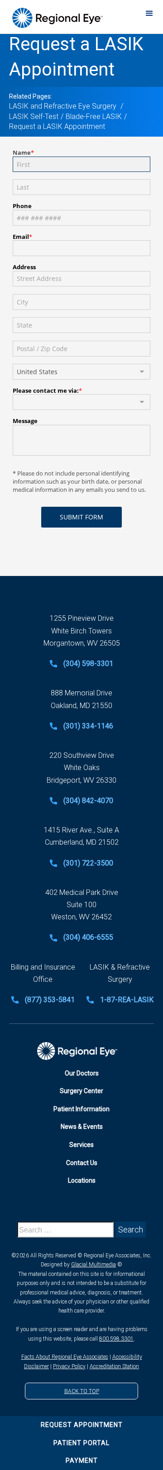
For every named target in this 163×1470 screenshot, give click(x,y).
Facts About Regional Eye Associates (64, 1357)
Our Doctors (82, 1073)
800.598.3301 (116, 1339)
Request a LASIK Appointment (57, 126)
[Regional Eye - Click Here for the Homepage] (56, 18)
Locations (82, 1180)
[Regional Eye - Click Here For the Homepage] (81, 1051)
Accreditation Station (114, 1366)
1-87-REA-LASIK (126, 999)
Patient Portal (81, 1442)
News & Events (82, 1126)
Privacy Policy (69, 1366)
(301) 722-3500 (88, 863)
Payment (82, 1460)
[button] (149, 13)
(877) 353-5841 (50, 999)
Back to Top (81, 1391)
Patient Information (81, 1109)
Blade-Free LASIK (94, 116)
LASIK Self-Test (33, 116)
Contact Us (81, 1162)
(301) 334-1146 (88, 726)
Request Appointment (82, 1424)
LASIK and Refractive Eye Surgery (63, 106)
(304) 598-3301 (88, 663)
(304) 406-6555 (88, 937)
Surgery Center (81, 1090)
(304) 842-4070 (88, 800)
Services (81, 1144)
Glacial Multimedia (93, 1264)
